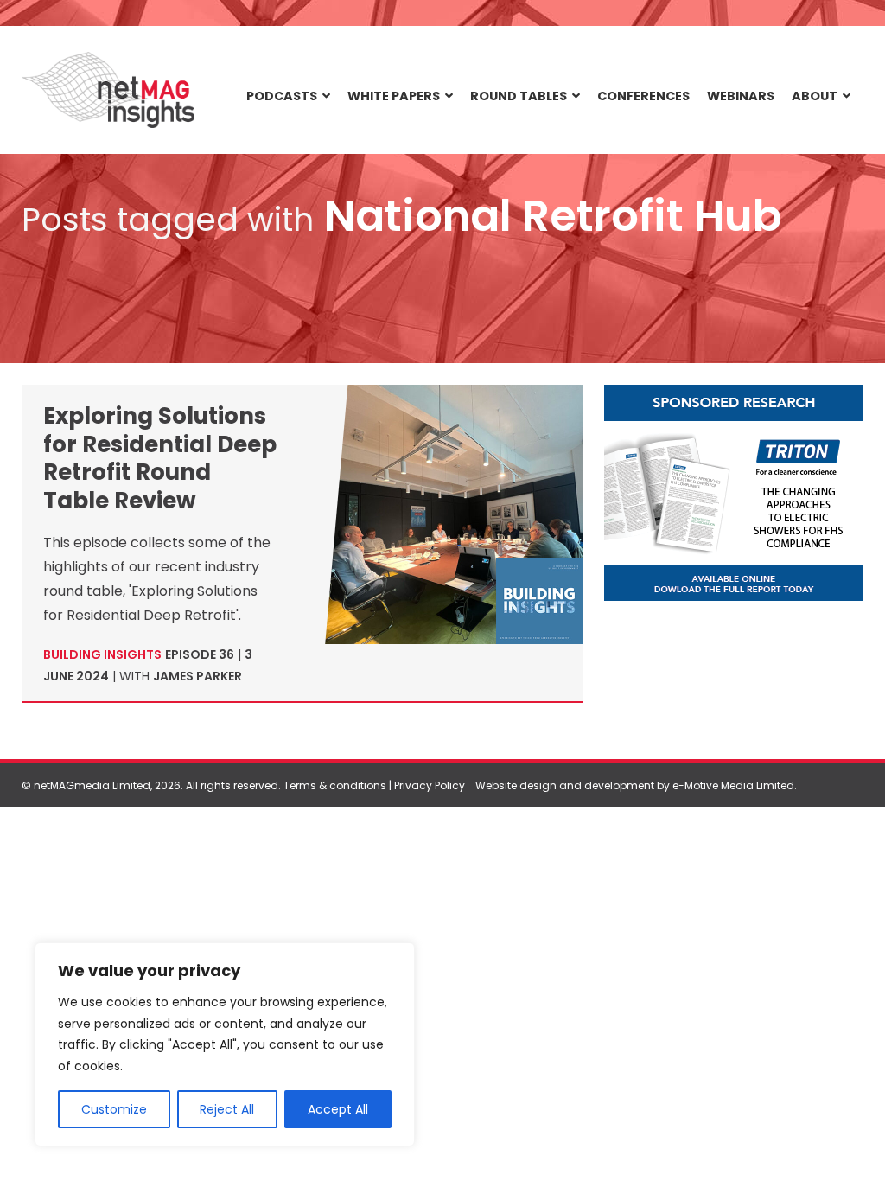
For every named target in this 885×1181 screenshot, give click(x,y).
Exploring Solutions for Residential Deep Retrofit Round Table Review (160, 458)
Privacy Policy (429, 785)
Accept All (338, 1109)
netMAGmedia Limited (92, 785)
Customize (114, 1109)
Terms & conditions (334, 785)
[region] (225, 1044)
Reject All (227, 1109)
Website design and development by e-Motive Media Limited (634, 785)
